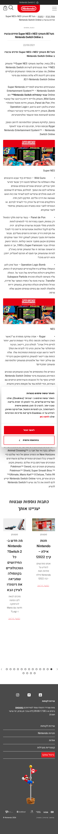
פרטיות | (45, 817)
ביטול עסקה (48, 755)
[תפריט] (54, 8)
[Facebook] (29, 694)
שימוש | (51, 817)
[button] (11, 8)
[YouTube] (40, 694)
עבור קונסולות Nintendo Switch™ (29, 95)
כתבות (40, 16)
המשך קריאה (43, 585)
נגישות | (39, 817)
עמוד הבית (50, 16)
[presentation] (57, 669)
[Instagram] (17, 694)
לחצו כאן (44, 416)
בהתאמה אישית (31, 440)
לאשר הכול (29, 430)
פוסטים (26, 27)
